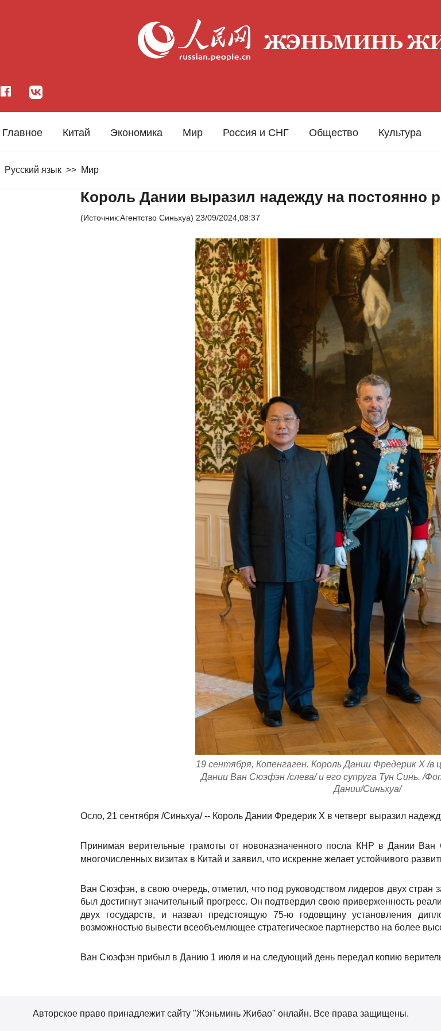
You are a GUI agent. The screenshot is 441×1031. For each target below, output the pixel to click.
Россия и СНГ (256, 132)
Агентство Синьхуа (155, 217)
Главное (22, 132)
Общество (333, 132)
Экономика (136, 132)
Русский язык (33, 170)
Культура (399, 132)
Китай (76, 132)
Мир (193, 132)
